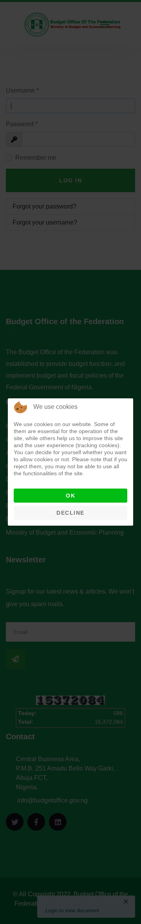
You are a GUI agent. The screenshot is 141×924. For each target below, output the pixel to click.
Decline (70, 513)
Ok (70, 495)
